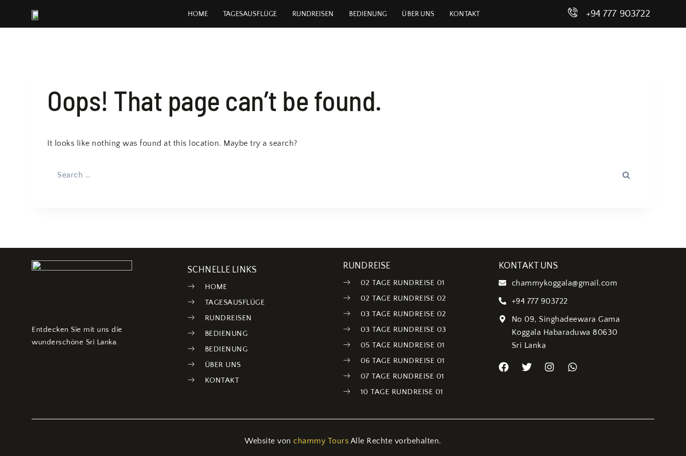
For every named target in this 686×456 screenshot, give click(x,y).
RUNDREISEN (313, 14)
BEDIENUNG (368, 14)
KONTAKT (464, 14)
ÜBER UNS (418, 14)
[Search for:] (343, 174)
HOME (198, 14)
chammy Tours (321, 440)
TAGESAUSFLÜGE (250, 14)
